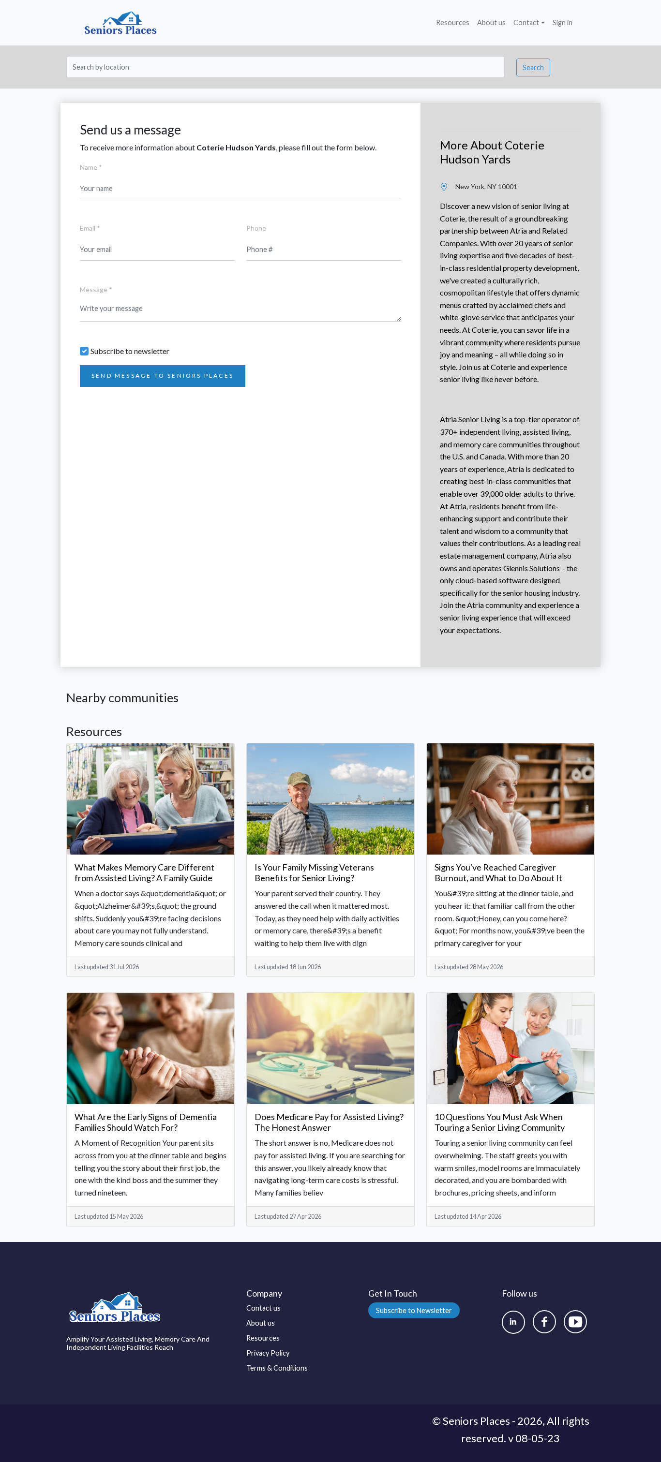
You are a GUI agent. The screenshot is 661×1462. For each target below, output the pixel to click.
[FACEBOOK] (544, 1321)
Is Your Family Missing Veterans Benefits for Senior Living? (314, 872)
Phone (256, 228)
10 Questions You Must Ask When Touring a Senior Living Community (500, 1122)
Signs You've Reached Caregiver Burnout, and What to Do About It (498, 872)
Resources (452, 22)
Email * (90, 228)
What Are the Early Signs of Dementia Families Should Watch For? (146, 1122)
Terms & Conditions (277, 1368)
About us (491, 22)
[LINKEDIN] (513, 1322)
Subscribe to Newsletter (414, 1310)
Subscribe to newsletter (129, 350)
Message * (96, 289)
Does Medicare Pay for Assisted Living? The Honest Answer (329, 1122)
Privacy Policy (267, 1353)
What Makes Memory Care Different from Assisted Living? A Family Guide (144, 872)
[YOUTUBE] (575, 1321)
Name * (91, 167)
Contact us (263, 1308)
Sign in (562, 22)
